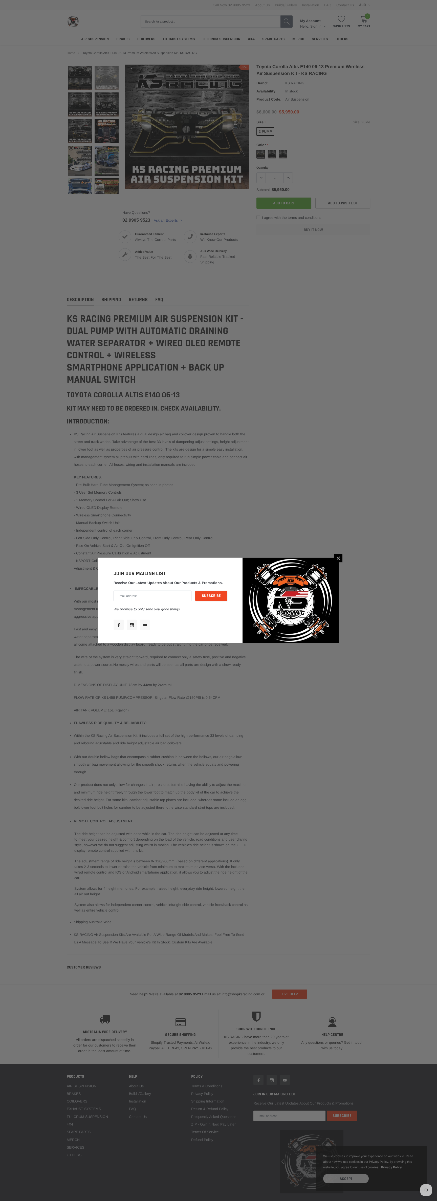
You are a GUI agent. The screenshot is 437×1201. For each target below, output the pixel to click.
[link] (119, 625)
